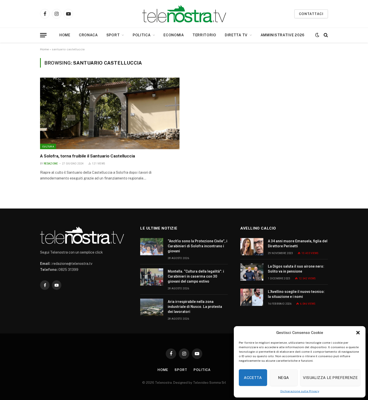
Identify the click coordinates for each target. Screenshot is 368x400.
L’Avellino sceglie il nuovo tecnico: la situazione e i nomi (296, 294)
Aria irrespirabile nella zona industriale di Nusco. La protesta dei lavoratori (195, 307)
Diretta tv (236, 35)
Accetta (253, 377)
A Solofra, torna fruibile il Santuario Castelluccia (87, 155)
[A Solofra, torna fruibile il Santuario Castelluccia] (109, 113)
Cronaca (88, 35)
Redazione (51, 163)
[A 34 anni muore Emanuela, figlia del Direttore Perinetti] (251, 246)
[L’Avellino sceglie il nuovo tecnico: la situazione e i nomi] (251, 297)
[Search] (325, 35)
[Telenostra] (184, 14)
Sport (113, 35)
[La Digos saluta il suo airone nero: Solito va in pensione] (251, 272)
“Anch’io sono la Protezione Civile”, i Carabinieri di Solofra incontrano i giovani (197, 246)
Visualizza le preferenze (330, 377)
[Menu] (43, 35)
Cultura (48, 146)
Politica (142, 35)
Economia (173, 35)
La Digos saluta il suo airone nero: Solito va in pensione (296, 268)
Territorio (204, 35)
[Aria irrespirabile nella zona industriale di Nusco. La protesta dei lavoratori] (151, 307)
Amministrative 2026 (282, 35)
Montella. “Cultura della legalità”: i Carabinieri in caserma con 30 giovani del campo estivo (196, 276)
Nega (283, 377)
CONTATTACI (311, 14)
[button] (357, 332)
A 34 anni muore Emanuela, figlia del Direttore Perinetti (297, 243)
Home (64, 35)
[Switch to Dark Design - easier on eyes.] (317, 35)
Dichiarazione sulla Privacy (299, 391)
